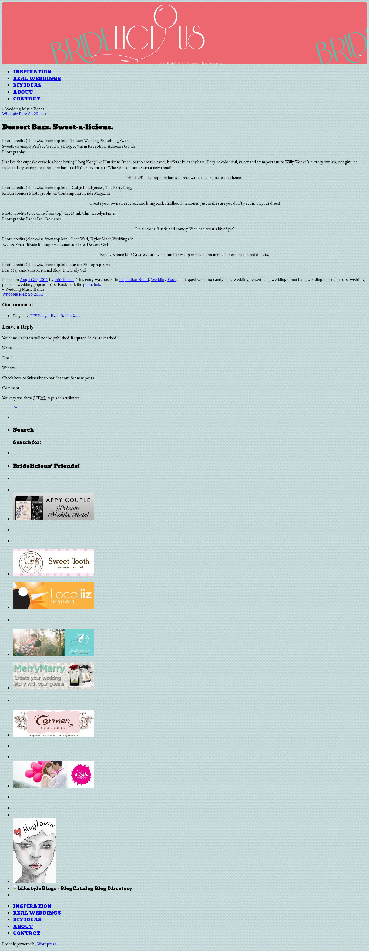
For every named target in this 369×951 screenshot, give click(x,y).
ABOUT (23, 92)
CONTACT (26, 99)
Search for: (27, 442)
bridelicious (64, 279)
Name (8, 348)
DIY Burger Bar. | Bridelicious (55, 316)
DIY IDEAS (27, 85)
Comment (10, 388)
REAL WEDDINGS (37, 78)
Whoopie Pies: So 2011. (24, 113)
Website (9, 368)
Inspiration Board (134, 279)
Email (8, 358)
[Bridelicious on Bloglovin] (34, 881)
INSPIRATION (32, 72)
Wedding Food (163, 279)
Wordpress (46, 944)
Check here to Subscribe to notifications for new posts (48, 378)
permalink (91, 284)
